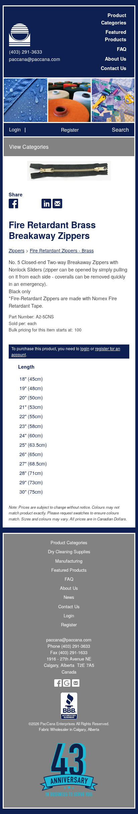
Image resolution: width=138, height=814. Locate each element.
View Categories (29, 146)
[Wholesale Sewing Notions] (112, 100)
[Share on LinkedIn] (46, 206)
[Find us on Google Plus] (66, 685)
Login (15, 129)
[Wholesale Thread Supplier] (69, 100)
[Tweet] (24, 206)
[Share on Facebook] (13, 206)
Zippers (16, 250)
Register (70, 129)
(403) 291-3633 (25, 51)
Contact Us (113, 68)
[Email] (57, 206)
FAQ (121, 49)
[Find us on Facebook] (58, 685)
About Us (115, 58)
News (69, 597)
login (84, 348)
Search (120, 129)
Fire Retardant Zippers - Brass (62, 250)
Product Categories (113, 19)
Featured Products (115, 35)
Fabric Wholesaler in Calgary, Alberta (69, 729)
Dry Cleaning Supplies (69, 551)
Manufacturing (68, 561)
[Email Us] (75, 685)
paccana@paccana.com (34, 59)
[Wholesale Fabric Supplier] (25, 100)
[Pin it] (35, 206)
